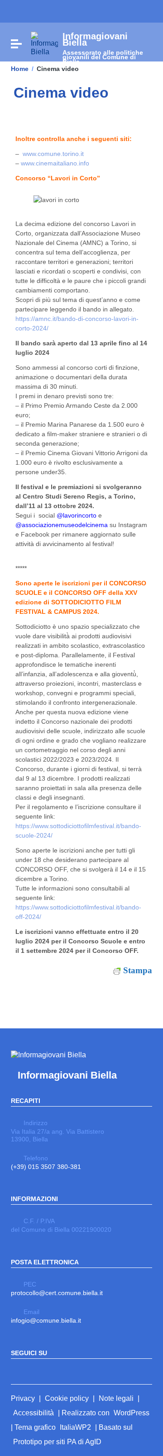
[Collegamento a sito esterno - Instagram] (32, 1370)
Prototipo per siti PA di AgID (57, 1442)
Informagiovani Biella (67, 1075)
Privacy (23, 1398)
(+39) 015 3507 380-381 (46, 1166)
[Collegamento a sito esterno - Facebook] (16, 1370)
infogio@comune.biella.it (46, 1320)
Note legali (116, 1398)
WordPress (131, 1413)
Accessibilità (33, 1413)
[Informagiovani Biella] (44, 43)
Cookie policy (67, 1398)
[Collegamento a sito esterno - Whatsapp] (48, 1370)
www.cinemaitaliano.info (55, 163)
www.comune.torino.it (53, 153)
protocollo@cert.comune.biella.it (57, 1292)
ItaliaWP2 (75, 1427)
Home (20, 68)
